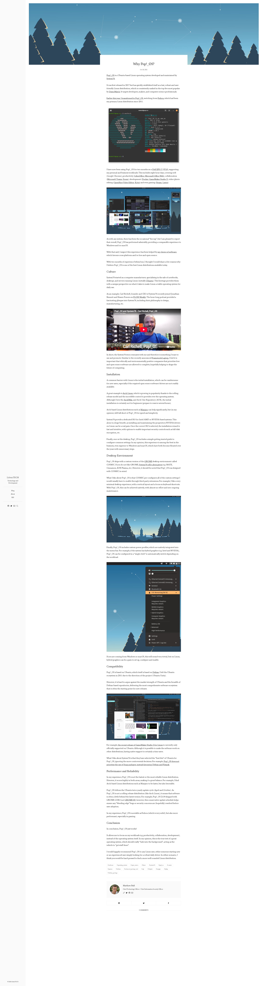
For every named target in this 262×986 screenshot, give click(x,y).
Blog (12, 491)
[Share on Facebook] (168, 903)
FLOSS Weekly (139, 297)
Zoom (125, 179)
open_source (135, 865)
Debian (155, 672)
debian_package (113, 873)
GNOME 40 (130, 800)
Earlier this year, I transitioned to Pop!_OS (125, 98)
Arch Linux (128, 393)
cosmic (170, 865)
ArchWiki (128, 400)
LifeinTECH (13, 477)
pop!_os (161, 865)
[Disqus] (144, 940)
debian (119, 869)
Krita (137, 182)
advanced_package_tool (131, 869)
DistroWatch (114, 92)
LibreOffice (139, 176)
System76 (111, 79)
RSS (13, 497)
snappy (159, 869)
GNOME (148, 461)
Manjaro (144, 410)
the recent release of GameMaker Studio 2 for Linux (140, 745)
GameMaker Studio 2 (158, 179)
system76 (152, 865)
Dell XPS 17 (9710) (160, 169)
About (13, 494)
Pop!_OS (110, 75)
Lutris (165, 182)
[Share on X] (143, 903)
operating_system (122, 865)
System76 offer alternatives (150, 465)
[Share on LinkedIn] (119, 903)
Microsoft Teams (114, 179)
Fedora (161, 98)
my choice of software (167, 252)
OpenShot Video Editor (124, 182)
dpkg (166, 869)
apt (143, 869)
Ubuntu (149, 281)
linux (144, 865)
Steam (159, 182)
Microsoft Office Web (154, 176)
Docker (145, 179)
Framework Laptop (160, 358)
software (111, 865)
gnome (110, 869)
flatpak (150, 869)
